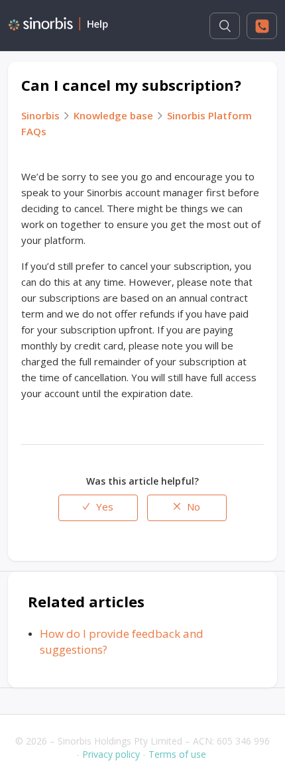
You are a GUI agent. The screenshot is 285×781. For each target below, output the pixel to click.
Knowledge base (113, 115)
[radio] (98, 508)
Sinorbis (40, 115)
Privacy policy (111, 754)
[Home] (58, 27)
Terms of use (177, 754)
